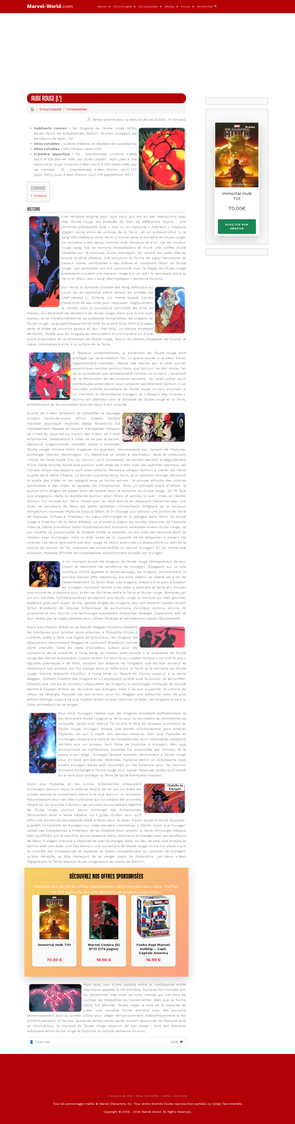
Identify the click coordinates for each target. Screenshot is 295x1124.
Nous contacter (147, 1095)
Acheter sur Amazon (237, 226)
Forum (185, 6)
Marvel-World (50, 6)
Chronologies (122, 6)
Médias (169, 6)
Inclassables (77, 109)
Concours (180, 1095)
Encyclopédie (148, 6)
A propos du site (120, 1095)
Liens (166, 1095)
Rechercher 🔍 (207, 6)
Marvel (102, 6)
